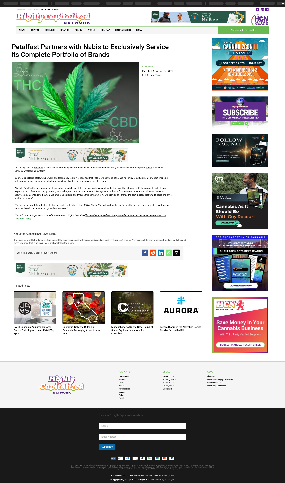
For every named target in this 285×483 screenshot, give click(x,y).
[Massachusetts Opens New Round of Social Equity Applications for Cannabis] (132, 308)
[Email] (176, 253)
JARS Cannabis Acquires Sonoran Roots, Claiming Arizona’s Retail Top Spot (34, 330)
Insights (122, 392)
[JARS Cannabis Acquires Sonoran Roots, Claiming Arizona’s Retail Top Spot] (35, 308)
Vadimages (169, 479)
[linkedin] (267, 9)
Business (122, 379)
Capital (121, 382)
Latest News (124, 376)
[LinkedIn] (161, 253)
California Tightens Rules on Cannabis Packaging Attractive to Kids (81, 330)
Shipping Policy (169, 379)
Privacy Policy (168, 386)
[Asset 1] (53, 14)
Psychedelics (124, 389)
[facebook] (257, 9)
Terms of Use (168, 382)
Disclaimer (167, 389)
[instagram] (262, 9)
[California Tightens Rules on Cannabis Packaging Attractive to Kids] (83, 308)
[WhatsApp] (168, 253)
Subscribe (107, 446)
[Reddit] (153, 253)
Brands (122, 386)
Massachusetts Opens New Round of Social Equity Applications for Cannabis (132, 330)
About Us (211, 376)
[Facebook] (145, 253)
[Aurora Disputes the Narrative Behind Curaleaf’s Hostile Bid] (181, 308)
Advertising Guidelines (216, 386)
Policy (121, 395)
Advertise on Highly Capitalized (220, 379)
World (121, 398)
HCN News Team (152, 75)
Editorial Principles (215, 382)
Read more (182, 469)
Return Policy (168, 376)
